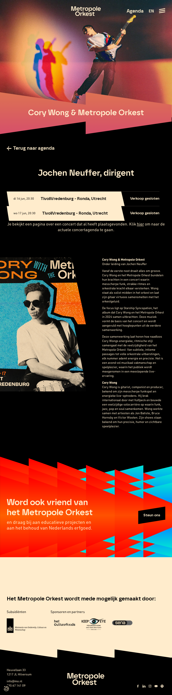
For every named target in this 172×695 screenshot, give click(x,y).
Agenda (135, 11)
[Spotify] (162, 686)
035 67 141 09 (16, 685)
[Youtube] (156, 686)
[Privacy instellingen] (6, 688)
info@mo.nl (14, 681)
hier (140, 223)
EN (151, 11)
